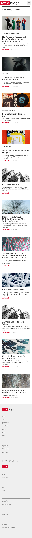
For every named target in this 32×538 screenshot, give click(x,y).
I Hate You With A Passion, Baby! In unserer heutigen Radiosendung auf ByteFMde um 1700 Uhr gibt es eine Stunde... (15, 362)
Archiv (3, 432)
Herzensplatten (6, 147)
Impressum (5, 446)
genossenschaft (6, 504)
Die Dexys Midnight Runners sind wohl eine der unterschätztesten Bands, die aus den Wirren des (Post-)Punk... (14, 225)
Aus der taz (5, 501)
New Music (5, 74)
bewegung (5, 514)
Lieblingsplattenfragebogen (10, 33)
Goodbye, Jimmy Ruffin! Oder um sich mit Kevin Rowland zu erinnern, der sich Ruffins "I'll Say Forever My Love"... (15, 189)
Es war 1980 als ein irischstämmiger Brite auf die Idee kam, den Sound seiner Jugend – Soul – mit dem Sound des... (16, 294)
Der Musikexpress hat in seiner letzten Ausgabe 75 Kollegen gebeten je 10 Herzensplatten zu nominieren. (15, 156)
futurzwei (4, 524)
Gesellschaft (5, 423)
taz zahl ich (5, 477)
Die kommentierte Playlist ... (9, 395)
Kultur (3, 419)
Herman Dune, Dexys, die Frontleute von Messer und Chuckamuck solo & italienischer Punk (15, 83)
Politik (4, 416)
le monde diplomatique (8, 528)
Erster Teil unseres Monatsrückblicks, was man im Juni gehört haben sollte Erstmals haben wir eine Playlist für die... (14, 261)
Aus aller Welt (5, 426)
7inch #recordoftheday (9, 110)
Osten (3, 435)
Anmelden (5, 452)
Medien (4, 429)
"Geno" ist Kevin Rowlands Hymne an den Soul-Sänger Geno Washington (16, 119)
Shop (3, 491)
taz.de (3, 474)
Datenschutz (5, 449)
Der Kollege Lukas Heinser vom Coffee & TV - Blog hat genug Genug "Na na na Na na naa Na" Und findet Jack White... (16, 328)
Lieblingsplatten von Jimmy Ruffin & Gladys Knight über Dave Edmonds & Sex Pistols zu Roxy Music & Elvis (15, 45)
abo (3, 487)
